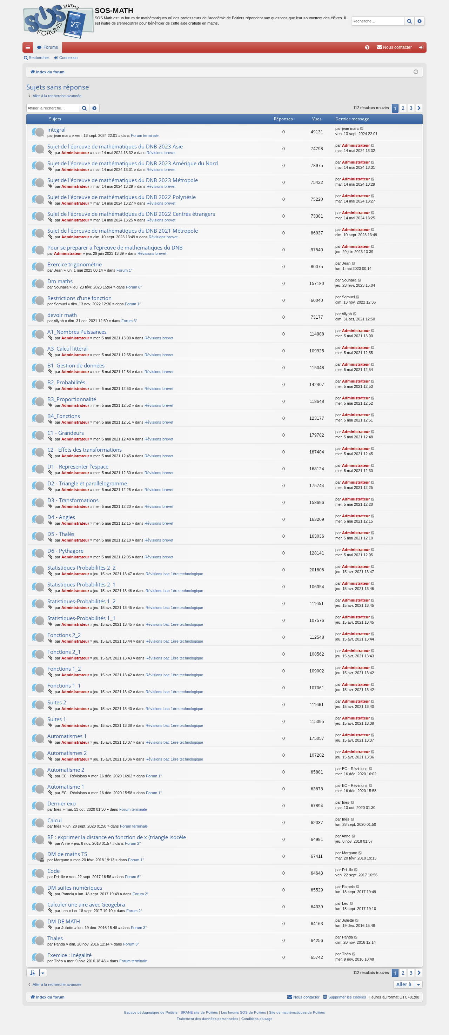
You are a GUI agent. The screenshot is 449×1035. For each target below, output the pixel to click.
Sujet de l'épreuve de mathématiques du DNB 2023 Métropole (122, 180)
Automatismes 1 (67, 735)
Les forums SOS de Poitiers (243, 1012)
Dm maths (60, 281)
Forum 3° (129, 321)
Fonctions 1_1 (64, 685)
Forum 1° (124, 270)
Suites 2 (56, 702)
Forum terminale (145, 135)
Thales (55, 938)
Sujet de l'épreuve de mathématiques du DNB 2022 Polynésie (121, 196)
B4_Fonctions (63, 415)
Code (53, 870)
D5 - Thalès (60, 533)
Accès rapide (29, 49)
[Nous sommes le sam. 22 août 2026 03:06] (416, 72)
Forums (50, 47)
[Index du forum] (58, 21)
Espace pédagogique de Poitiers (150, 1012)
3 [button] (411, 108)
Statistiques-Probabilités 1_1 (81, 618)
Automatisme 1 (66, 786)
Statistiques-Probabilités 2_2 (81, 567)
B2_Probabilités (66, 382)
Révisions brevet (161, 153)
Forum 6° (134, 287)
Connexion (68, 57)
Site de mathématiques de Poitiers (297, 1012)
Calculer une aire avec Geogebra (86, 904)
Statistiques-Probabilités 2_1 (81, 584)
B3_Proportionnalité (71, 399)
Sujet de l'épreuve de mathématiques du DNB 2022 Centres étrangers (131, 213)
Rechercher (39, 57)
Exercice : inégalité (69, 954)
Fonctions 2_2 (64, 634)
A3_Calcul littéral (67, 348)
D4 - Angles (61, 516)
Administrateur (75, 153)
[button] (419, 108)
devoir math (62, 314)
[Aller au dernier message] (362, 128)
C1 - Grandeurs (65, 432)
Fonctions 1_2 (64, 668)
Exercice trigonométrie (74, 264)
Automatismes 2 (67, 752)
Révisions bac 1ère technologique (174, 574)
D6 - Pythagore (65, 550)
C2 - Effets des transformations (84, 449)
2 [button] (403, 108)
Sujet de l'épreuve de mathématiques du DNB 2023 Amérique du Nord (132, 163)
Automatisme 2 (66, 769)
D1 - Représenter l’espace (77, 466)
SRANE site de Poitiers (199, 1012)
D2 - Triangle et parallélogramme (87, 483)
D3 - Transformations (73, 500)
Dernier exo (61, 803)
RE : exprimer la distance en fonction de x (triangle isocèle (116, 837)
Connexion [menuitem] (423, 49)
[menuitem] (367, 47)
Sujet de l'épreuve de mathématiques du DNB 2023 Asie (115, 146)
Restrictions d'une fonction (79, 297)
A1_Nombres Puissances (77, 331)
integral (56, 129)
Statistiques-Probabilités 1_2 (81, 601)
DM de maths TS (67, 853)
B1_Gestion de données (76, 365)
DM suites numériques (74, 887)
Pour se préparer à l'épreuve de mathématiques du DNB (115, 247)
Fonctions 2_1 (64, 651)
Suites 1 (56, 719)
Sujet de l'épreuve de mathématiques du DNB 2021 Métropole (122, 230)
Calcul (54, 820)
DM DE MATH (63, 921)
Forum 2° (133, 843)
